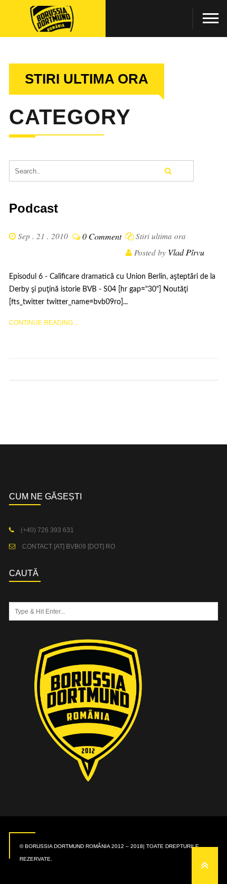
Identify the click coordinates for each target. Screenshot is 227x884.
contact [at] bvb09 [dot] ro (68, 546)
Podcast (33, 208)
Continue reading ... (44, 322)
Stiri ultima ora (161, 236)
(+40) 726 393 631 (46, 530)
